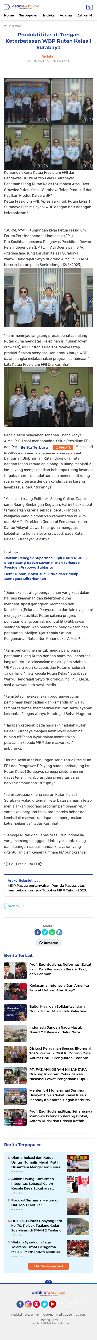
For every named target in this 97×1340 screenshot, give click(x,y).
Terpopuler (28, 15)
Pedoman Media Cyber (57, 1314)
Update (64, 447)
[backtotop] (48, 1284)
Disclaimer (32, 1314)
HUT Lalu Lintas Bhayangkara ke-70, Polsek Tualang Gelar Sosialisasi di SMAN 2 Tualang (36, 1225)
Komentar (51, 942)
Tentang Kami (71, 1305)
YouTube (55, 1310)
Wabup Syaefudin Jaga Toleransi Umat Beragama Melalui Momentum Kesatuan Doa (36, 1247)
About (78, 1303)
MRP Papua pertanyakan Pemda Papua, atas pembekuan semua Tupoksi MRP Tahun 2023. (47, 887)
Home (9, 15)
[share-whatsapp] (52, 932)
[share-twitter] (45, 932)
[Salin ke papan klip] (59, 932)
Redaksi (16, 1314)
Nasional (14, 906)
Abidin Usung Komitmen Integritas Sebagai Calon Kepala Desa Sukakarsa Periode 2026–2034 (32, 1184)
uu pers (81, 1314)
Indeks (48, 15)
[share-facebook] (38, 932)
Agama (66, 15)
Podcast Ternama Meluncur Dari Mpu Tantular (35, 1202)
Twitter (46, 1310)
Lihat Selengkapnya (47, 1266)
